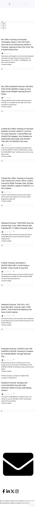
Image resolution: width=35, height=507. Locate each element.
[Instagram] (17, 491)
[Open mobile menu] (1, 4)
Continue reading (6, 64)
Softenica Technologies (20, 499)
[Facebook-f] (4, 491)
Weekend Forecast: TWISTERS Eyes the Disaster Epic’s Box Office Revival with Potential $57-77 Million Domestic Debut (17, 225)
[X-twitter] (12, 491)
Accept (3, 505)
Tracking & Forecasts (8, 36)
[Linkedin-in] (8, 491)
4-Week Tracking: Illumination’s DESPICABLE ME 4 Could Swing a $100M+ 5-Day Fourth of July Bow (15, 265)
